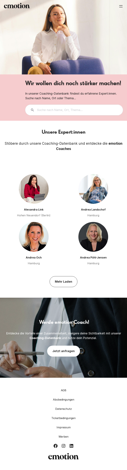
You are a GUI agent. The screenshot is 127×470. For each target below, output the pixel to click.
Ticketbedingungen (63, 418)
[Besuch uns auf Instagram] (63, 446)
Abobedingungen (63, 399)
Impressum (64, 427)
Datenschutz (63, 408)
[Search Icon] (74, 110)
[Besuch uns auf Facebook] (56, 446)
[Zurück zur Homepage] (17, 6)
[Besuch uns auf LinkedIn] (71, 446)
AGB (63, 390)
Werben (63, 436)
